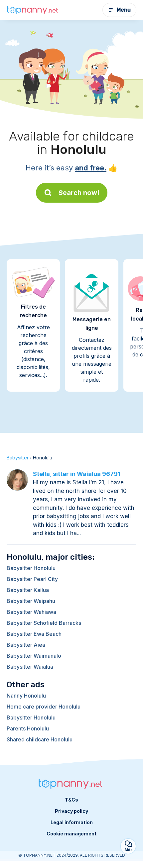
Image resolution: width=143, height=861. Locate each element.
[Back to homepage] (33, 10)
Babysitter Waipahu (31, 601)
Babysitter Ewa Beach (34, 633)
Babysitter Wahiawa (31, 612)
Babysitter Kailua (28, 590)
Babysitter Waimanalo (34, 655)
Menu (124, 10)
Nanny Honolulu (26, 695)
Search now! (79, 193)
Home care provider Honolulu (43, 706)
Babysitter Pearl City (32, 579)
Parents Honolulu (28, 728)
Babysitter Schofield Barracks (44, 623)
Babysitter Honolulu (31, 568)
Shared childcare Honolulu (39, 739)
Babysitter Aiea (26, 644)
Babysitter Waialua (30, 666)
